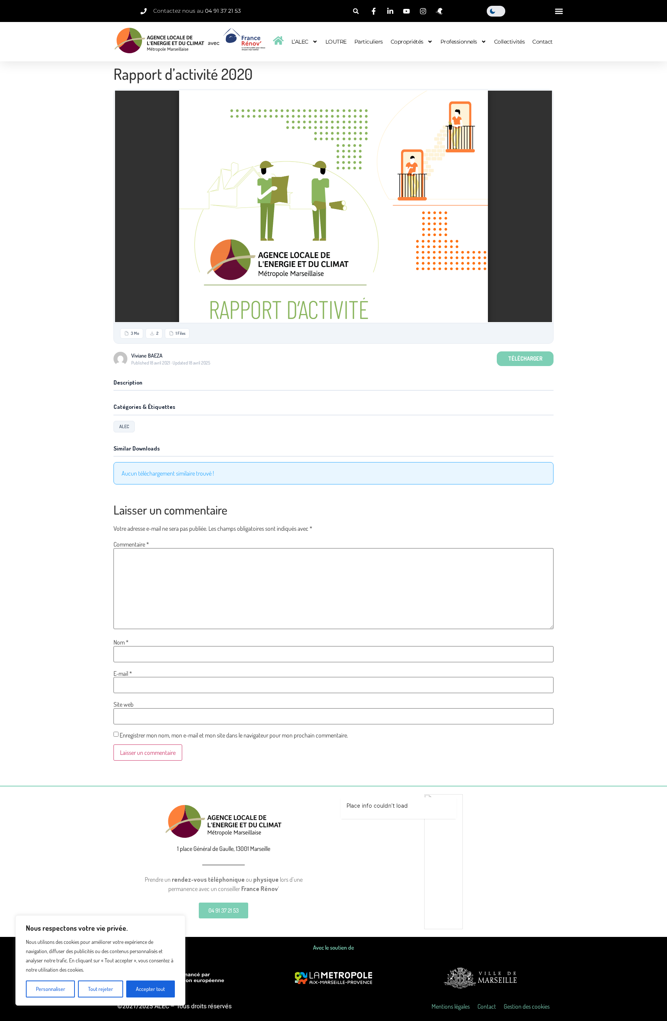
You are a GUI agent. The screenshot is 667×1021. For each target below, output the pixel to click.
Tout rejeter (100, 989)
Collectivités (509, 41)
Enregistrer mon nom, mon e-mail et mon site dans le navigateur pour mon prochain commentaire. (234, 735)
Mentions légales (451, 1006)
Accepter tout (150, 989)
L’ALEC (299, 41)
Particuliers (368, 41)
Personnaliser (50, 989)
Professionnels (458, 41)
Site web (123, 704)
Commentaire (131, 544)
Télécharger (525, 358)
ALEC (124, 426)
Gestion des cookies (527, 1006)
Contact (542, 41)
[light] (496, 11)
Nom (121, 642)
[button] (356, 11)
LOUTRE (336, 41)
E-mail (122, 673)
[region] (100, 960)
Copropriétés (407, 41)
